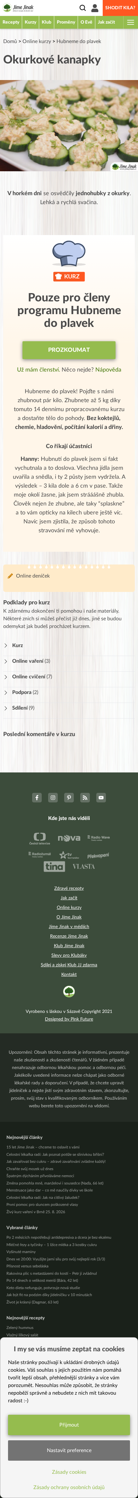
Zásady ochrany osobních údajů (69, 1487)
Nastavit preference (69, 1450)
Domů (10, 41)
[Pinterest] (69, 797)
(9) (23, 708)
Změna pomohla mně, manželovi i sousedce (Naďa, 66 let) (54, 1183)
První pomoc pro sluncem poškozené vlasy (42, 1205)
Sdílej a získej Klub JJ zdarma (69, 965)
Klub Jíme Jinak (69, 946)
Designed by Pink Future (69, 1019)
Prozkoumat (69, 350)
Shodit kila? (120, 8)
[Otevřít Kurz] (7, 645)
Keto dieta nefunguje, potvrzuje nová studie (43, 1288)
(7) (32, 676)
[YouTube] (101, 797)
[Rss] (85, 797)
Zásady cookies (69, 1472)
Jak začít (69, 898)
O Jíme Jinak (69, 917)
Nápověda (108, 370)
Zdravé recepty (69, 888)
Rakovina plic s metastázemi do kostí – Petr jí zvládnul (51, 1273)
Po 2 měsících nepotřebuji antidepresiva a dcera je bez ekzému (58, 1237)
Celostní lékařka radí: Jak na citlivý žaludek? (42, 1197)
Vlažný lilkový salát (22, 1335)
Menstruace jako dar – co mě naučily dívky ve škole (49, 1190)
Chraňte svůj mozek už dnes (29, 1169)
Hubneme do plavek (78, 41)
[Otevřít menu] (130, 22)
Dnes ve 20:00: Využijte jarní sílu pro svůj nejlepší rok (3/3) (55, 1259)
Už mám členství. (39, 370)
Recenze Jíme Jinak (69, 936)
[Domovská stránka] (18, 9)
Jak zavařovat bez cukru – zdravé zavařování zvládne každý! (56, 1161)
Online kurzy (36, 41)
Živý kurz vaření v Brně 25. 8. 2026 (35, 1212)
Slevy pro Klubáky (69, 955)
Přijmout (69, 1425)
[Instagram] (53, 797)
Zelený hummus (19, 1328)
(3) (31, 661)
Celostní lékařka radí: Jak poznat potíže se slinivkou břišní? (55, 1154)
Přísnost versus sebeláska (27, 1266)
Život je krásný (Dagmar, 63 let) (32, 1302)
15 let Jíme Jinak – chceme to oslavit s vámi (43, 1147)
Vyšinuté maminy (21, 1252)
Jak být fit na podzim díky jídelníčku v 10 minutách (49, 1295)
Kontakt (69, 974)
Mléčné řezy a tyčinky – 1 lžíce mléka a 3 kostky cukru (51, 1245)
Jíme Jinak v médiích (69, 927)
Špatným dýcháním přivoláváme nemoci (40, 1176)
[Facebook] (37, 797)
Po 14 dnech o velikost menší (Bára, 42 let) (42, 1280)
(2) (25, 692)
